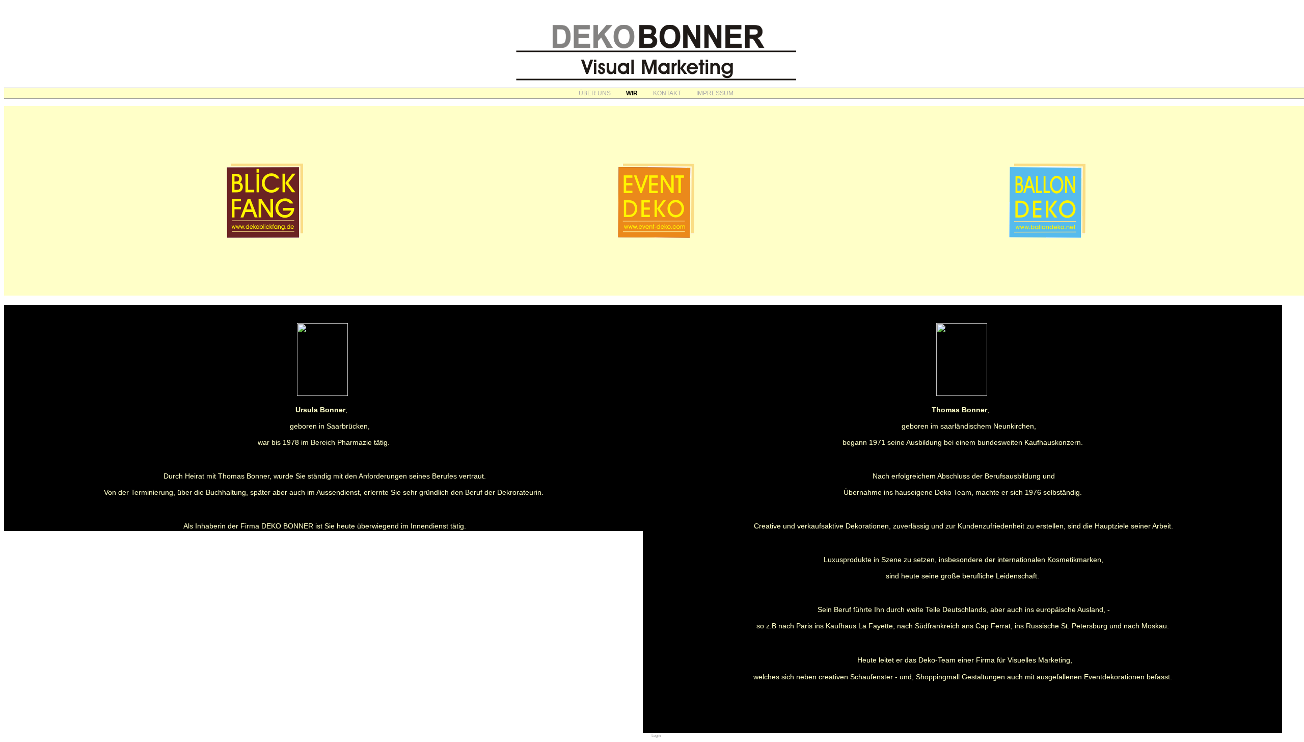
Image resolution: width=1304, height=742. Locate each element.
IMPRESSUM (715, 93)
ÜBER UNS (595, 93)
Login (656, 735)
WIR (632, 93)
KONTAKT (667, 93)
